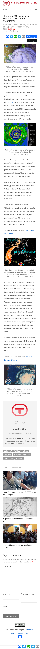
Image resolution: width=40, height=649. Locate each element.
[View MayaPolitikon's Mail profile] (23, 422)
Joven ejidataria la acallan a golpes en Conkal (18, 546)
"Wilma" (17, 451)
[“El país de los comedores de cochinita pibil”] (20, 499)
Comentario (8, 566)
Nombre (7, 594)
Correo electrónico (29, 595)
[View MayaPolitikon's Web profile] (16, 422)
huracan (17, 454)
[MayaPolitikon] (20, 3)
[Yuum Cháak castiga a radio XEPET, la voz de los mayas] (20, 472)
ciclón (25, 451)
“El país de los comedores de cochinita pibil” (18, 519)
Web (5, 606)
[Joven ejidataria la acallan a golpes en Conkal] (20, 525)
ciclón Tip (9, 102)
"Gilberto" (8, 451)
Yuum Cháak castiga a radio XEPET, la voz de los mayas (20, 493)
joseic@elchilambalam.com (16, 433)
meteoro (26, 454)
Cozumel (7, 454)
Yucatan (19, 458)
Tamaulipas (9, 458)
